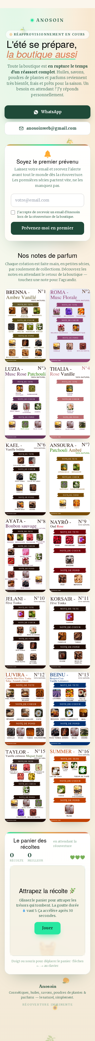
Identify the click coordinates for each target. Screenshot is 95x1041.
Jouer (47, 928)
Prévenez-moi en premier (47, 228)
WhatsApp (51, 111)
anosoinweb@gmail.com (51, 128)
